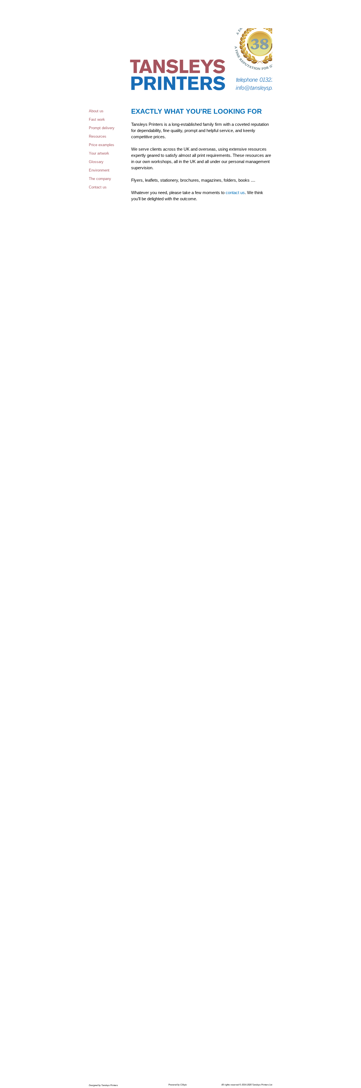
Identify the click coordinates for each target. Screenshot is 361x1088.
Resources (97, 136)
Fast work (97, 119)
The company (100, 179)
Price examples (101, 145)
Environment (99, 170)
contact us (235, 192)
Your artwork (99, 153)
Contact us (98, 187)
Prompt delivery (102, 128)
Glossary (96, 162)
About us (96, 111)
